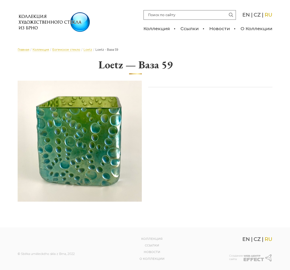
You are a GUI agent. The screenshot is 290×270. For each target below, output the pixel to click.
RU (268, 15)
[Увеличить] (80, 141)
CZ (257, 15)
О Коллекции (256, 28)
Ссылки (189, 28)
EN (246, 15)
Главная (23, 50)
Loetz (87, 50)
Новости (219, 28)
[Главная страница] (54, 22)
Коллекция (157, 28)
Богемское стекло (66, 50)
